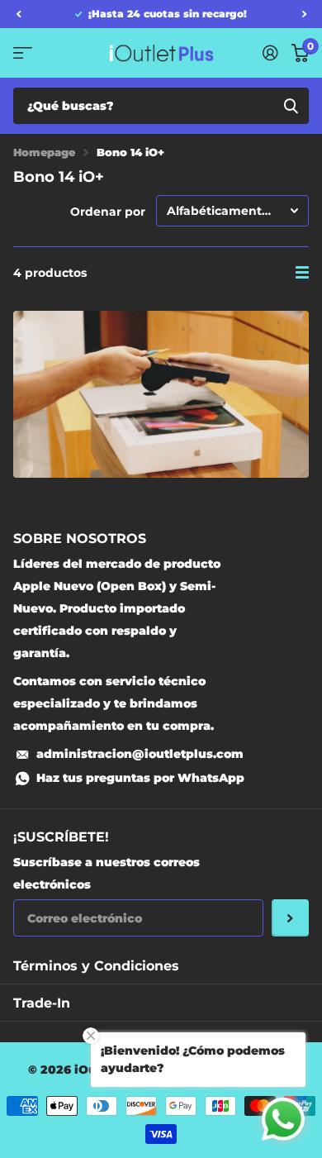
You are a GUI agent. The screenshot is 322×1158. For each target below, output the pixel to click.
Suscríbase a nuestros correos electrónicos (106, 873)
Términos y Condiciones (96, 966)
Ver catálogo (22, 52)
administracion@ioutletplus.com (140, 753)
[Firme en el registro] (270, 53)
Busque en (290, 106)
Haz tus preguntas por (140, 777)
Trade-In (41, 1003)
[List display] (302, 273)
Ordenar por (107, 211)
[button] (18, 14)
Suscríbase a (290, 917)
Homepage (44, 152)
